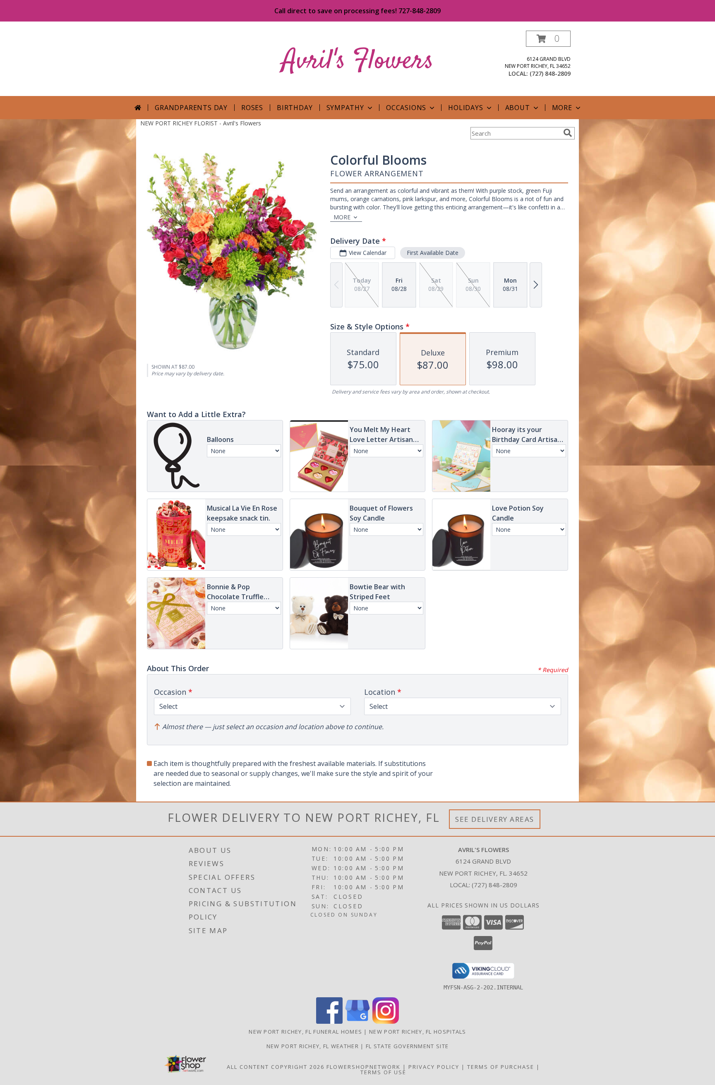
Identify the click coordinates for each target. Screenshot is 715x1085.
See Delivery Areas (494, 819)
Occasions (406, 107)
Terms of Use (383, 1072)
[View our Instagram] (385, 1021)
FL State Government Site (407, 1046)
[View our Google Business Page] (357, 1021)
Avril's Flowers (358, 61)
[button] (548, 39)
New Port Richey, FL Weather (312, 1046)
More (562, 107)
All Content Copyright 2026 (275, 1067)
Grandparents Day (191, 107)
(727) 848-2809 (550, 73)
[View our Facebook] (329, 1021)
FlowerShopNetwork (363, 1067)
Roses (252, 107)
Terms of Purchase (500, 1067)
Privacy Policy (433, 1067)
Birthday (294, 107)
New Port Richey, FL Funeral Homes (305, 1031)
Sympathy (345, 107)
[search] (567, 132)
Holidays (465, 107)
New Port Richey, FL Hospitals (417, 1031)
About (517, 107)
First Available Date (432, 253)
